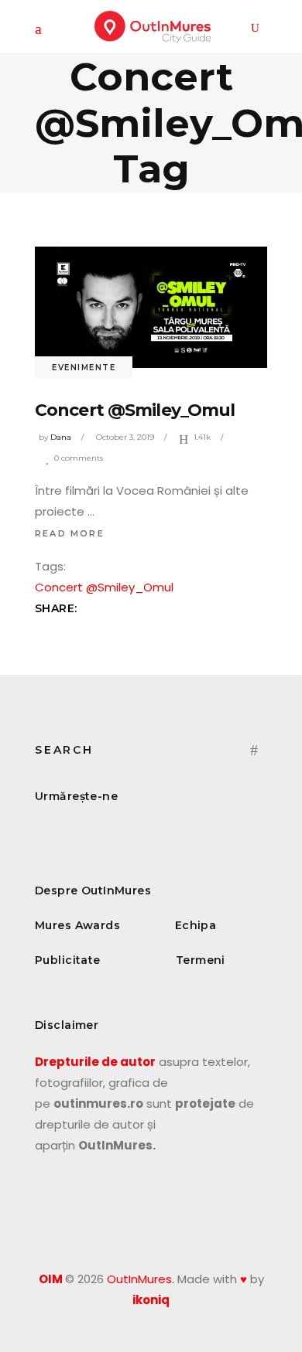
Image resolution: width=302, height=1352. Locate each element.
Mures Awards (77, 925)
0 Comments (78, 458)
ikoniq (151, 1300)
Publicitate (68, 960)
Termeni (200, 960)
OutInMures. (140, 1279)
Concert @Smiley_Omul (135, 410)
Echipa (196, 925)
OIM (51, 1279)
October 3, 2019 (125, 437)
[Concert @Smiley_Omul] (151, 307)
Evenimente (83, 368)
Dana (60, 437)
